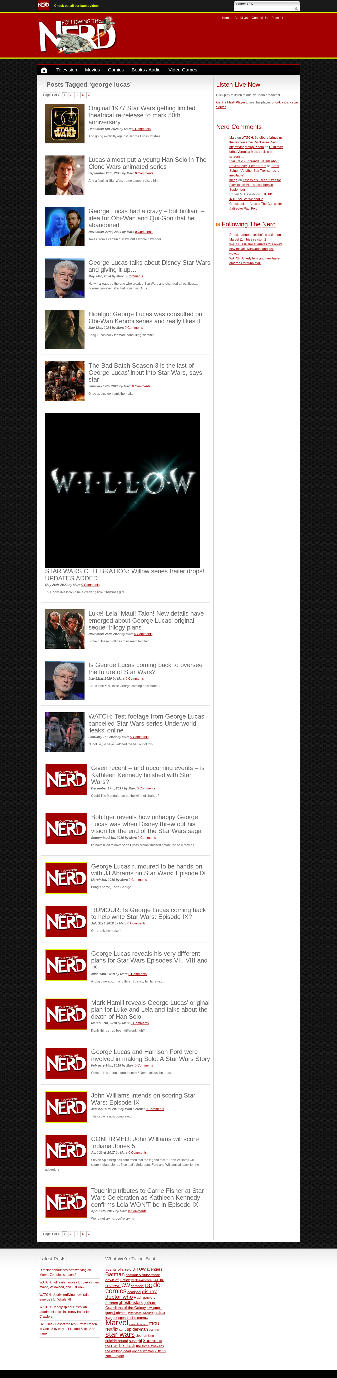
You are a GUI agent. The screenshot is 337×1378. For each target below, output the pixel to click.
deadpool (134, 1292)
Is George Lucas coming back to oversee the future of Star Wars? (145, 668)
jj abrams (120, 1313)
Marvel (116, 1322)
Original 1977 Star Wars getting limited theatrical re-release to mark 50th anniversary (141, 115)
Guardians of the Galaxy (125, 1308)
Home (226, 18)
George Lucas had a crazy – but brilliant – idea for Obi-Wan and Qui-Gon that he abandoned (146, 217)
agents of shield (118, 1269)
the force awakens (150, 1346)
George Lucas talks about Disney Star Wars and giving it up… (149, 266)
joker (131, 1312)
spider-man (137, 1329)
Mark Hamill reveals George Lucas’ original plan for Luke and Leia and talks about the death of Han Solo (150, 1009)
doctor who (119, 1297)
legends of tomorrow (132, 1318)
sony (122, 1329)
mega (233, 180)
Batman (115, 1274)
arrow (139, 1269)
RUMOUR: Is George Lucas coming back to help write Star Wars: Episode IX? (148, 913)
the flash (126, 1345)
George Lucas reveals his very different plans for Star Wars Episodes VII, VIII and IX (149, 960)
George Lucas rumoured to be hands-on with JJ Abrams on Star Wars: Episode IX (148, 870)
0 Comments (141, 129)
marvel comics (138, 1324)
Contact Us (259, 18)
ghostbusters (131, 1302)
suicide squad (116, 1341)
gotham (149, 1303)
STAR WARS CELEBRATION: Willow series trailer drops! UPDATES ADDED (124, 574)
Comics (116, 69)
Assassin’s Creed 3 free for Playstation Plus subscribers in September (255, 184)
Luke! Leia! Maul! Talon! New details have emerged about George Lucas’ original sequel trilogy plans (146, 620)
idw (149, 1308)
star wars (120, 1334)
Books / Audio (146, 69)
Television (66, 69)
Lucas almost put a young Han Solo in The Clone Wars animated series (147, 163)
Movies (92, 69)
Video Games (182, 69)
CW (125, 1285)
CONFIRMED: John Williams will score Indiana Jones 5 (145, 1142)
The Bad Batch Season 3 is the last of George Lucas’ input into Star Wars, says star (145, 372)
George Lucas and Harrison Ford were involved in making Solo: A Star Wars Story (150, 1055)
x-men (160, 1351)
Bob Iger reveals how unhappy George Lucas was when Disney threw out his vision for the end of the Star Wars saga (146, 823)
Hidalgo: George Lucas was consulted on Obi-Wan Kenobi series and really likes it (145, 317)
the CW (111, 1346)
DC (148, 1285)
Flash (138, 1297)
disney (149, 1291)
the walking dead (118, 1351)
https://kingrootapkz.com (246, 147)
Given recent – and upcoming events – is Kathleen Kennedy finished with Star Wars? (148, 774)
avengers (154, 1269)
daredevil (137, 1286)
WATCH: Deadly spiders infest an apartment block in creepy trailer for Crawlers (64, 1311)
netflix (111, 1329)
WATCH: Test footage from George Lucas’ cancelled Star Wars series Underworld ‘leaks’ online (146, 723)
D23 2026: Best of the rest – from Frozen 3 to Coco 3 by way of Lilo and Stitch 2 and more (69, 1328)
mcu (153, 1323)
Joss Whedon (144, 1312)
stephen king (145, 1335)
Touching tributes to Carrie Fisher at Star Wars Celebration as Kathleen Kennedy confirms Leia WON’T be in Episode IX (147, 1197)
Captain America (141, 1280)
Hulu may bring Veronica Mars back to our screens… (256, 151)
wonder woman (143, 1351)
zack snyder (114, 1356)
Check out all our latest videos (77, 6)
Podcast (277, 18)
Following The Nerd (249, 224)
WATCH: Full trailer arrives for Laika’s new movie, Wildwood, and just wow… (256, 249)
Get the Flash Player (230, 102)
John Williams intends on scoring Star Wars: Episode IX (143, 1099)
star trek (154, 1329)
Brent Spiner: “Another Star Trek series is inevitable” (254, 170)
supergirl (135, 1341)
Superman (152, 1340)
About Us (241, 18)
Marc (232, 137)
